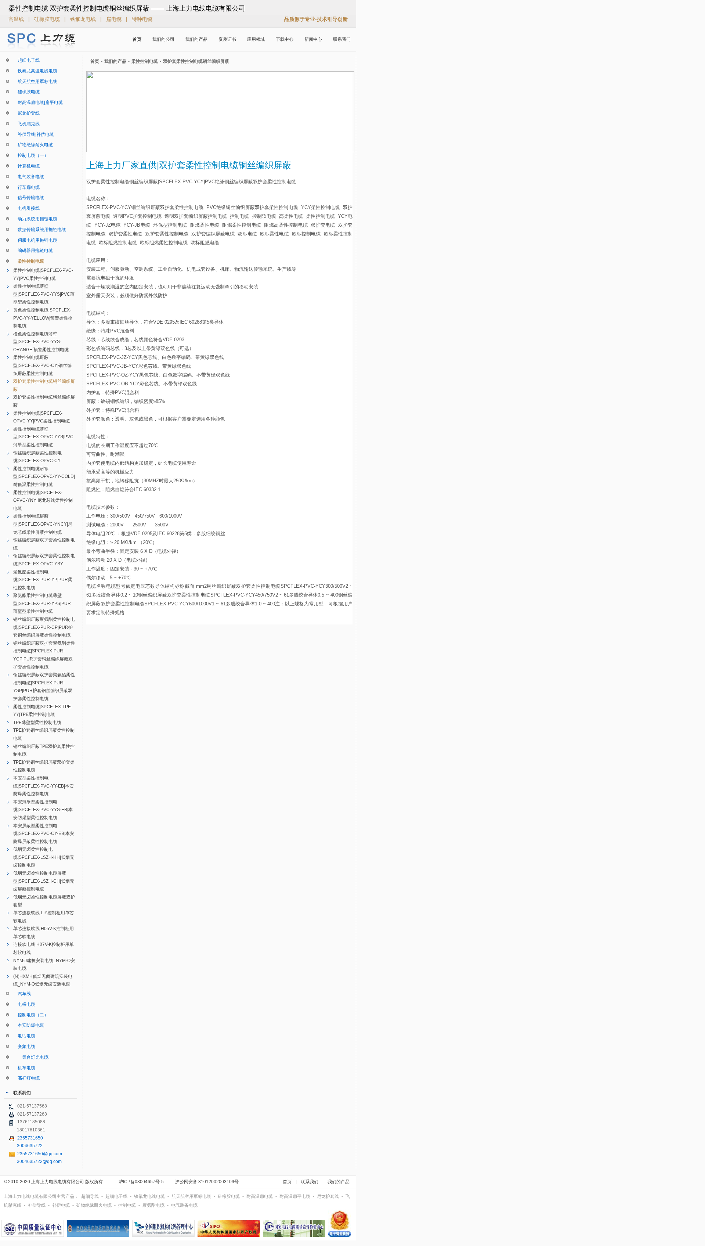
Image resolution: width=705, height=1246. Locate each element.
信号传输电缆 (28, 197)
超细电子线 (26, 60)
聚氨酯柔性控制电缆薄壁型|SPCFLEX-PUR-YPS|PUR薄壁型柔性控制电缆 (42, 603)
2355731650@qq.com (39, 1153)
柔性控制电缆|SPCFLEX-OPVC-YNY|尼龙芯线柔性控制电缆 (43, 500)
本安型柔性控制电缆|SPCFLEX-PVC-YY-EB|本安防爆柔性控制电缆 (43, 785)
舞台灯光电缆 (30, 1057)
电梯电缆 (24, 1004)
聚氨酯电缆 (154, 1205)
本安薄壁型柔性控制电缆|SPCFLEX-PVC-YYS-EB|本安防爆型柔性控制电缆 (43, 809)
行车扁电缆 (26, 187)
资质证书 (227, 39)
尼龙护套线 (26, 113)
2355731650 (30, 1138)
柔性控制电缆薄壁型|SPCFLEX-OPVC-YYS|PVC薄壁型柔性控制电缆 (43, 436)
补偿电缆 (61, 1205)
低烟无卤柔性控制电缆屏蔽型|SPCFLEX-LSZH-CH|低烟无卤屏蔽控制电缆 (43, 881)
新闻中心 (313, 39)
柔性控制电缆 (28, 261)
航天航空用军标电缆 (191, 1196)
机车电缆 (24, 1067)
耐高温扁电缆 (260, 1196)
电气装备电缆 (28, 176)
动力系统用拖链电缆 (35, 219)
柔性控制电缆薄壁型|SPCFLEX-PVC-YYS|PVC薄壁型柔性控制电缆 (44, 294)
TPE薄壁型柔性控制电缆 (37, 722)
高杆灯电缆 (26, 1078)
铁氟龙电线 (83, 19)
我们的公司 (163, 39)
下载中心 (284, 39)
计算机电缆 (26, 166)
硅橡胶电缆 (47, 19)
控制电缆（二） (30, 1015)
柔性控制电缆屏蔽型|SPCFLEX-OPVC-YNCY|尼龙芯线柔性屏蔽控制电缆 (42, 524)
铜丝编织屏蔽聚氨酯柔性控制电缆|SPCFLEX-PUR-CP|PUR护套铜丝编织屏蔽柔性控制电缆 (44, 627)
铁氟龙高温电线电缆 (35, 70)
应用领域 (256, 39)
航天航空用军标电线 (35, 81)
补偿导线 (37, 1205)
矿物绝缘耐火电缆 (33, 144)
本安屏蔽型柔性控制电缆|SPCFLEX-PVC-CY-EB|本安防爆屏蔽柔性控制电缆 (43, 833)
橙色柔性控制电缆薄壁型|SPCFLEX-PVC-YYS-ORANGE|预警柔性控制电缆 (41, 341)
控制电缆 (127, 1205)
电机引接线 (26, 208)
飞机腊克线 (26, 123)
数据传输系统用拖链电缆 (39, 229)
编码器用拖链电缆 (33, 250)
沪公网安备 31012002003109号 (207, 1181)
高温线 (16, 19)
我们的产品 (196, 39)
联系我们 (342, 39)
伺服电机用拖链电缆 (35, 240)
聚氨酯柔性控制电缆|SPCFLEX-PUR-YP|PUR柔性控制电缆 (42, 579)
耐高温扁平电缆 (295, 1196)
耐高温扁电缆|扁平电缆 (38, 102)
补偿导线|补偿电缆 (33, 134)
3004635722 (30, 1145)
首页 (137, 39)
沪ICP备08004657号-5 (141, 1181)
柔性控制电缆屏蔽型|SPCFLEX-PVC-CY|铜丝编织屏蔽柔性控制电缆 (42, 365)
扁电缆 (114, 19)
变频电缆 (24, 1046)
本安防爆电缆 (28, 1025)
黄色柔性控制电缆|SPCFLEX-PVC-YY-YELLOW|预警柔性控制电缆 (42, 317)
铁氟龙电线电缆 (150, 1196)
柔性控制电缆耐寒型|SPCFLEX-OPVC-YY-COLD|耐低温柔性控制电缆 (44, 476)
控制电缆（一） (30, 155)
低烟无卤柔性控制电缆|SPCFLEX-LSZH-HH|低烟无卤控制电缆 (43, 857)
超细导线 (90, 1196)
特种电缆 (142, 19)
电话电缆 (24, 1035)
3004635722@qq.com (39, 1161)
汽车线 (22, 993)
